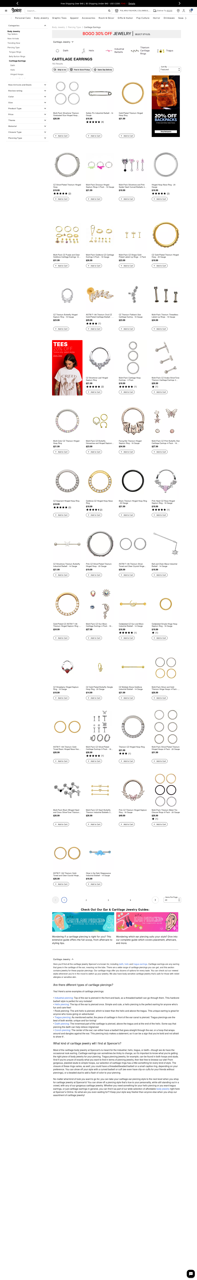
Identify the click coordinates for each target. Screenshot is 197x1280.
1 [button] (64, 900)
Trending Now (13, 43)
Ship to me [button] (62, 69)
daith (121, 964)
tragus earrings (140, 964)
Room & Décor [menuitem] (106, 18)
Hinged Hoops (16, 74)
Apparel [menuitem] (74, 18)
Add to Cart (62, 136)
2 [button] (86, 900)
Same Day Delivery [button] (105, 69)
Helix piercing (62, 1004)
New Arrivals (13, 38)
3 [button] (108, 900)
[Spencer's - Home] (17, 10)
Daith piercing (62, 1023)
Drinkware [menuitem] (169, 18)
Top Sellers (12, 34)
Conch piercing (62, 1030)
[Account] (184, 10)
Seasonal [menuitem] (183, 18)
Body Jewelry (58, 27)
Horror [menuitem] (156, 18)
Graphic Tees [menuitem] (59, 18)
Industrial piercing (64, 997)
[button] (27, 85)
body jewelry (162, 1088)
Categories (13, 25)
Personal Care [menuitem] (23, 18)
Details (131, 3)
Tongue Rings (15, 52)
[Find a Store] (178, 10)
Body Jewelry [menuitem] (41, 18)
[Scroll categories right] (186, 18)
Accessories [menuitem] (88, 18)
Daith (12, 65)
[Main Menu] (6, 10)
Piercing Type (13, 47)
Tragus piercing (63, 1017)
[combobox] (68, 10)
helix (127, 964)
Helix (12, 70)
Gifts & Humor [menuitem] (125, 18)
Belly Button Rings (17, 56)
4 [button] (130, 900)
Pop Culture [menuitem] (142, 18)
